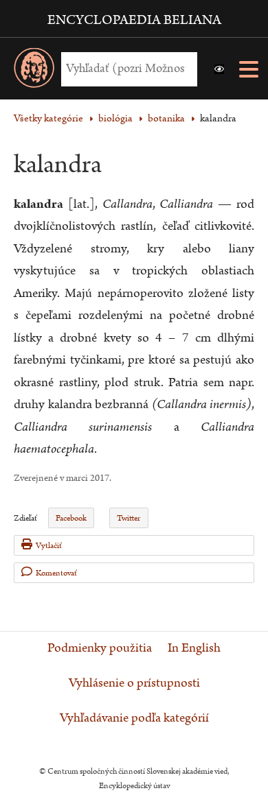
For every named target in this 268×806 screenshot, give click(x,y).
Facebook (71, 518)
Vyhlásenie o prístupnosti (134, 683)
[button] (219, 69)
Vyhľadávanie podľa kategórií (134, 718)
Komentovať (56, 573)
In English (194, 648)
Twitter (128, 518)
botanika (166, 118)
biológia (115, 118)
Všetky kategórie (48, 118)
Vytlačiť (49, 546)
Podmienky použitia (99, 648)
